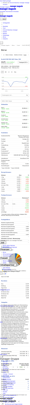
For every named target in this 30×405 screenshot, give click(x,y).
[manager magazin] (6, 16)
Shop (4, 365)
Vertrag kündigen (7, 386)
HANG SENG (4, 126)
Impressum (6, 375)
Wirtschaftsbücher (8, 254)
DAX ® (2, 107)
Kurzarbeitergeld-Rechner (10, 247)
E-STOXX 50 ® (4, 119)
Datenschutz (6, 377)
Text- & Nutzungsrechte (9, 395)
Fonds (18, 45)
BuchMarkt (6, 368)
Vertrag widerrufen (8, 388)
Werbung (5, 370)
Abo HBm (5, 363)
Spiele (4, 262)
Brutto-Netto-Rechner (9, 245)
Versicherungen (7, 256)
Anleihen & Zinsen (18, 54)
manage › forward (8, 374)
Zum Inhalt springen (5, 1)
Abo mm (5, 361)
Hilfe (4, 393)
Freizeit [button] (4, 258)
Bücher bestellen (7, 261)
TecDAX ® (3, 115)
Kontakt (5, 391)
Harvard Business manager (17, 2)
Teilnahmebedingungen (9, 383)
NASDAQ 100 (4, 122)
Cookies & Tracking (8, 384)
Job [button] (3, 242)
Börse (13, 45)
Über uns (5, 390)
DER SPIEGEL (6, 268)
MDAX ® (3, 111)
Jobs (4, 372)
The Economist (7, 269)
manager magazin (5, 45)
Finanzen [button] (5, 249)
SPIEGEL (5, 367)
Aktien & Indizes (9, 54)
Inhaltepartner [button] (8, 265)
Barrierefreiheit (7, 379)
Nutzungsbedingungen (9, 381)
